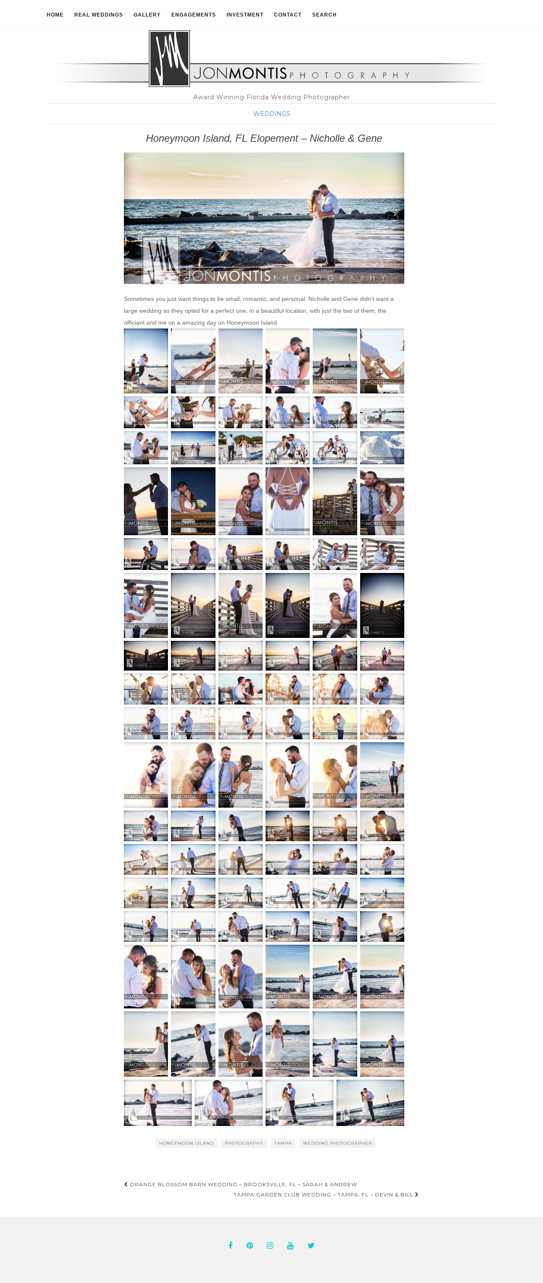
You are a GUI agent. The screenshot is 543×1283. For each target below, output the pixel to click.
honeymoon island (186, 1143)
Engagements (193, 15)
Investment (245, 15)
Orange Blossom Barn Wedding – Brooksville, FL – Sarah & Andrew (242, 1184)
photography (244, 1143)
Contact (288, 15)
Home (55, 15)
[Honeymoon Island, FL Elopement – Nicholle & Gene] (264, 218)
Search (324, 15)
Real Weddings (98, 15)
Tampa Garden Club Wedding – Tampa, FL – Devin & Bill (324, 1194)
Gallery (147, 15)
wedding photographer (337, 1143)
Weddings (271, 114)
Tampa (283, 1143)
